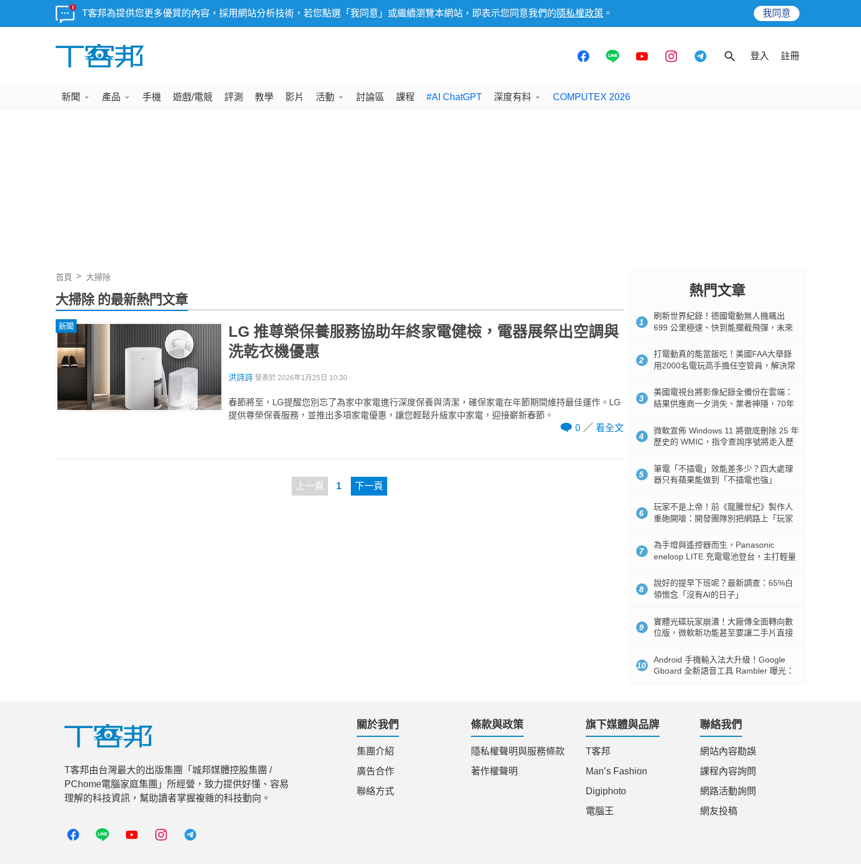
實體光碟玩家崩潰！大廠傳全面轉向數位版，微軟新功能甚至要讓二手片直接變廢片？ (723, 633)
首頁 (64, 277)
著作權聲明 (494, 771)
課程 (405, 97)
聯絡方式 (375, 791)
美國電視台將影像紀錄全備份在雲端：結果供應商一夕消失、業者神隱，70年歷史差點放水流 (724, 403)
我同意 (777, 13)
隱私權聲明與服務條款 (518, 751)
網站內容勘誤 (728, 751)
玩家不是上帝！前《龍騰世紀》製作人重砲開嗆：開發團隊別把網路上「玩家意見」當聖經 (723, 518)
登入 (759, 56)
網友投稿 (718, 811)
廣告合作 (375, 771)
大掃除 (98, 277)
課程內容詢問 (728, 771)
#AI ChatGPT (454, 97)
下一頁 (369, 486)
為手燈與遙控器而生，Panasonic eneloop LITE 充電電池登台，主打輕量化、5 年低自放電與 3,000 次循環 (725, 556)
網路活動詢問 (728, 791)
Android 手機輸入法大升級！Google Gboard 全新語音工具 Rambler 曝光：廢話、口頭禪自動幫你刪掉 (724, 671)
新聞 (71, 97)
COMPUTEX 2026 (591, 97)
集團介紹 (375, 751)
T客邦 (598, 751)
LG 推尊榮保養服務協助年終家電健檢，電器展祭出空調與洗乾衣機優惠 (423, 341)
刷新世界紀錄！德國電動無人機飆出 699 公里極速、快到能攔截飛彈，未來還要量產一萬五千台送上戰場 (723, 327)
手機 (151, 97)
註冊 (790, 56)
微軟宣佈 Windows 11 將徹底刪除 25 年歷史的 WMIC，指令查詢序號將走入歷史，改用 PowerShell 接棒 (726, 442)
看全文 (610, 428)
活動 (325, 97)
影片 (294, 97)
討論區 (370, 97)
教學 (264, 97)
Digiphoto (606, 791)
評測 (233, 97)
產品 (111, 97)
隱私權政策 (579, 13)
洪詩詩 (240, 377)
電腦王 (600, 811)
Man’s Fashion (616, 771)
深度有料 (512, 97)
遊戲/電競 (193, 97)
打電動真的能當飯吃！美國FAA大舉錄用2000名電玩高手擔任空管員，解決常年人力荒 (724, 365)
